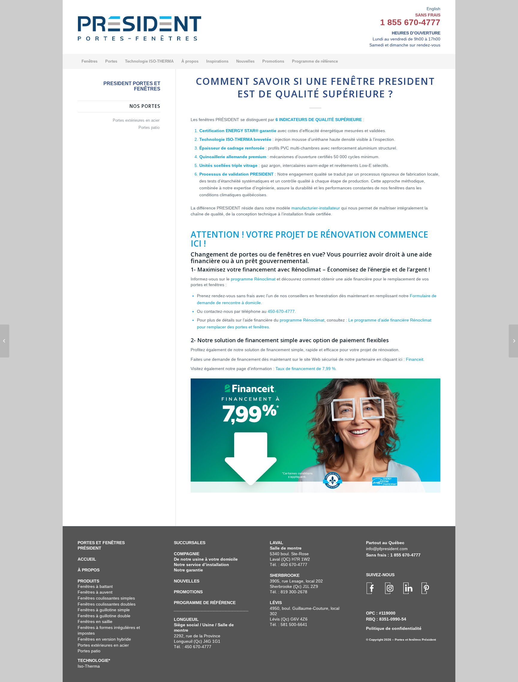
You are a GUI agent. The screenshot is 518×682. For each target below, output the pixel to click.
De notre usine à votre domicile (206, 559)
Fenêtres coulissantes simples (106, 598)
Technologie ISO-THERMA (225, 139)
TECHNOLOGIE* (94, 660)
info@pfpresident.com (387, 548)
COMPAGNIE (186, 553)
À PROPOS (89, 570)
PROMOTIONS (188, 591)
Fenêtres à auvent (95, 592)
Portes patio (148, 127)
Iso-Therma (89, 666)
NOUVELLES (186, 581)
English (433, 8)
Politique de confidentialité (393, 628)
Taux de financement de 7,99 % (305, 368)
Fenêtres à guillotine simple (104, 609)
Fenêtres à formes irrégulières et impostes (109, 630)
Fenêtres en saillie (95, 621)
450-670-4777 (281, 311)
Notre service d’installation (201, 564)
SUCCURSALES (189, 542)
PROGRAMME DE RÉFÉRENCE (205, 602)
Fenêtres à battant (95, 586)
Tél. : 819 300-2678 (288, 591)
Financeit (414, 359)
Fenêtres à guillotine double (104, 615)
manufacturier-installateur (315, 208)
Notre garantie (188, 570)
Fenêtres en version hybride (104, 639)
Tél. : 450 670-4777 (192, 646)
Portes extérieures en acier (136, 120)
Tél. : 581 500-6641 (288, 624)
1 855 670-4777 (410, 22)
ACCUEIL (87, 559)
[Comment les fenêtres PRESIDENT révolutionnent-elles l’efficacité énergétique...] (4, 341)
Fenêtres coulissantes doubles (106, 604)
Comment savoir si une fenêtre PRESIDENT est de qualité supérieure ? (315, 87)
